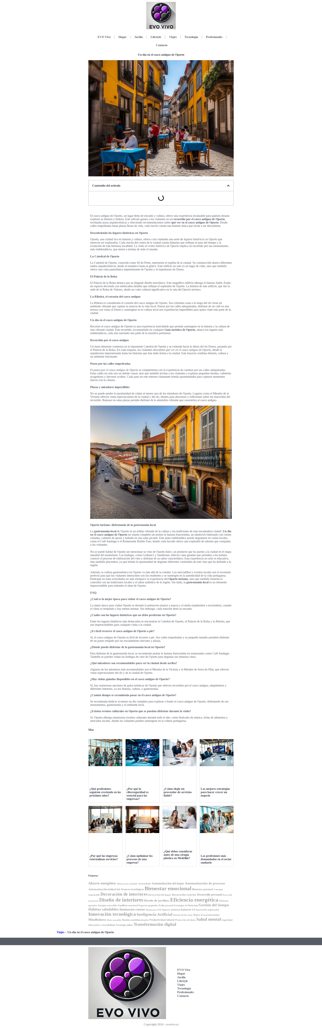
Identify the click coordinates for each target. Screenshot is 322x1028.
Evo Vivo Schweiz (214, 996)
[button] (228, 185)
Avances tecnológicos (132, 889)
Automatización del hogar (167, 883)
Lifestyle (156, 37)
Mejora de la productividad (206, 915)
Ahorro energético (102, 883)
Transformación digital (155, 924)
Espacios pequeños (148, 905)
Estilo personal (166, 905)
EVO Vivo (104, 37)
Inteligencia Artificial (154, 914)
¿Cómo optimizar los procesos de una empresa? (140, 859)
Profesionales (214, 37)
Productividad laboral (161, 919)
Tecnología (191, 37)
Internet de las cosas (182, 915)
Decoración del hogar (159, 894)
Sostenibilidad (108, 925)
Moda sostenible (114, 920)
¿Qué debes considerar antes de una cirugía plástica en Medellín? (178, 855)
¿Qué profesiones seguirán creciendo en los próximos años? (105, 792)
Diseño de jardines (156, 900)
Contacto (162, 45)
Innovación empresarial (207, 910)
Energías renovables (107, 905)
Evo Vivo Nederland (215, 984)
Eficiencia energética (194, 900)
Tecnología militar (124, 925)
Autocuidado (144, 883)
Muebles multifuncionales (135, 919)
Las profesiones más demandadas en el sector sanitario (216, 859)
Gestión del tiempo (213, 905)
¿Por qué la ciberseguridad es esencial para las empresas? (138, 793)
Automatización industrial (104, 889)
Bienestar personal (202, 889)
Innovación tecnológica (112, 914)
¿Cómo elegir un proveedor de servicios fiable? (178, 792)
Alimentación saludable (127, 884)
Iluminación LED (153, 910)
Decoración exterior (184, 894)
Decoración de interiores (124, 894)
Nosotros (214, 1006)
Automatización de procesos (205, 883)
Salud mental (208, 919)
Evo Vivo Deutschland (217, 961)
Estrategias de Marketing (186, 905)
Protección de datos (185, 919)
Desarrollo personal (209, 894)
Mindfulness (97, 919)
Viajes (173, 37)
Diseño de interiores (121, 900)
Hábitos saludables (103, 909)
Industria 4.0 (188, 909)
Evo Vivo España (214, 973)
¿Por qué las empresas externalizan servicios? (103, 857)
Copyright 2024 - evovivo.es (161, 1024)
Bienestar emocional (168, 888)
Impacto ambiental (171, 910)
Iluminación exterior (132, 909)
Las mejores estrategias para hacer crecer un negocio (215, 792)
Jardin (138, 37)
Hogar (123, 37)
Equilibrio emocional (128, 905)
